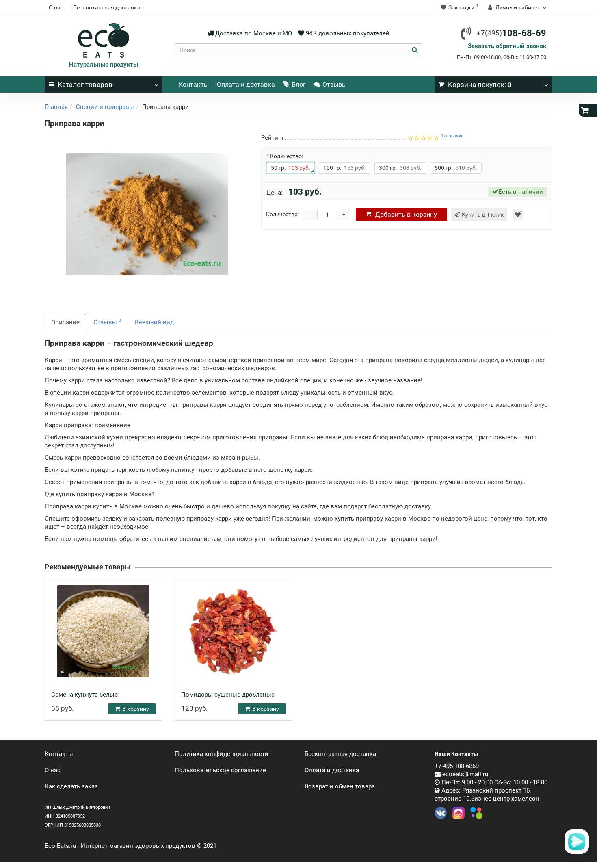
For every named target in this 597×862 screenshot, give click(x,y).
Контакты (194, 84)
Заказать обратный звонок (507, 46)
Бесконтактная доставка (107, 7)
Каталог (85, 84)
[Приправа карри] (147, 214)
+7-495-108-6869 (457, 766)
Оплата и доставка (246, 84)
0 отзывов (451, 136)
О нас (56, 7)
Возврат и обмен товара (340, 786)
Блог (299, 84)
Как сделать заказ (71, 786)
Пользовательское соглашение (220, 770)
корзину (406, 214)
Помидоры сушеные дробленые (228, 694)
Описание (65, 322)
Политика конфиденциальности (221, 754)
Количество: (286, 156)
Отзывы (334, 84)
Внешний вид (154, 322)
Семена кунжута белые (84, 694)
